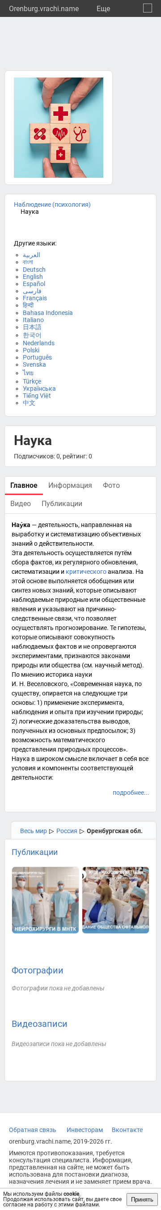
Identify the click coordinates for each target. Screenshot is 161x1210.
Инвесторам (85, 1129)
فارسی (32, 290)
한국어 (32, 335)
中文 (29, 402)
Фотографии (38, 970)
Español (34, 283)
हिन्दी (28, 305)
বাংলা (28, 262)
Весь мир (33, 830)
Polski (31, 350)
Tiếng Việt (37, 395)
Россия (66, 830)
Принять (142, 1199)
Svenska (34, 364)
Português (37, 357)
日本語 (32, 327)
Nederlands (39, 343)
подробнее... (131, 792)
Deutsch (34, 269)
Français (35, 298)
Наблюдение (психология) (52, 204)
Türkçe (32, 381)
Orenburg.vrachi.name (44, 8)
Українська (39, 388)
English (33, 276)
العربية (31, 254)
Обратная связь (32, 1129)
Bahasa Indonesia (48, 312)
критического (86, 571)
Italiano (33, 319)
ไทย (28, 372)
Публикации (35, 852)
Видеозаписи (40, 1023)
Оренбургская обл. (115, 830)
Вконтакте (127, 1129)
